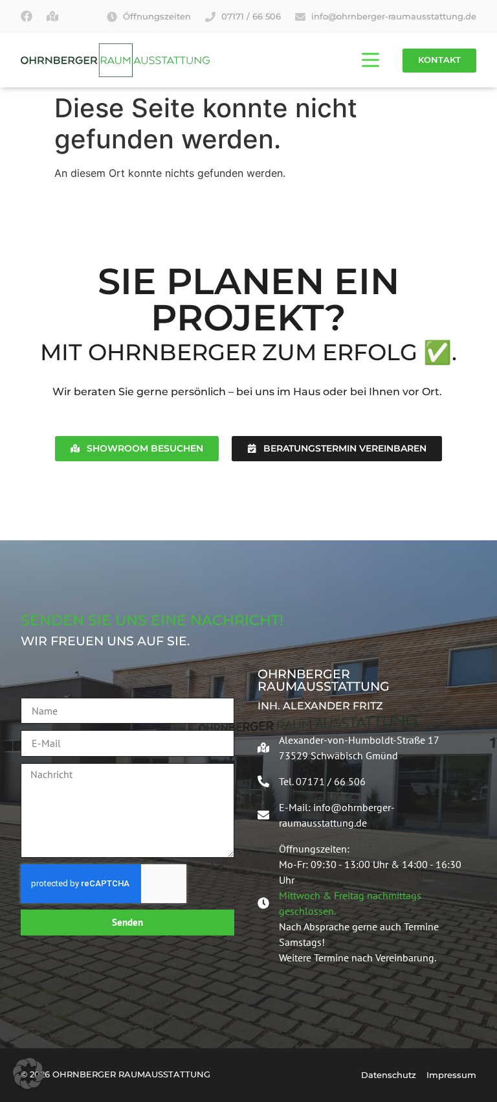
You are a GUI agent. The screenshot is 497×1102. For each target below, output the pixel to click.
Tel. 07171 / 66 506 (322, 781)
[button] (28, 1073)
